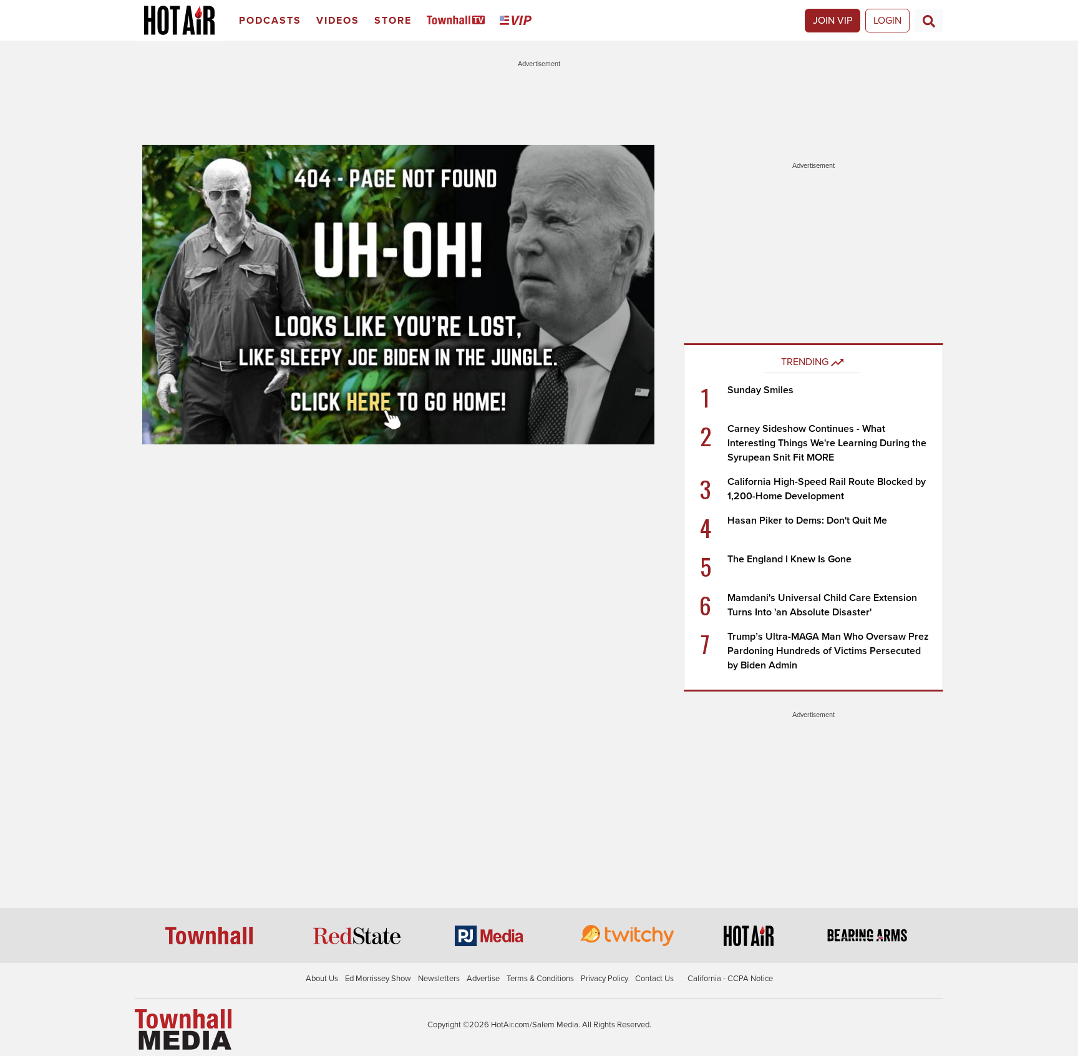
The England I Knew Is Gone (789, 559)
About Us (322, 979)
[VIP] (518, 20)
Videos (337, 20)
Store (393, 20)
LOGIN (887, 20)
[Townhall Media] (183, 1029)
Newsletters (439, 979)
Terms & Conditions (540, 979)
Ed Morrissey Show (378, 979)
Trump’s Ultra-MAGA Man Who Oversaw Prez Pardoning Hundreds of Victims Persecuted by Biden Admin (828, 651)
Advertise (483, 979)
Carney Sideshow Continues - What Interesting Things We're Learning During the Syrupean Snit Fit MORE (826, 443)
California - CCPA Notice (730, 979)
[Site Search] (929, 20)
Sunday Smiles (760, 390)
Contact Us (654, 979)
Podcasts (270, 20)
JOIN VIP (832, 20)
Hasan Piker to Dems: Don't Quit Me (807, 520)
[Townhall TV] (458, 20)
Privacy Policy (604, 979)
